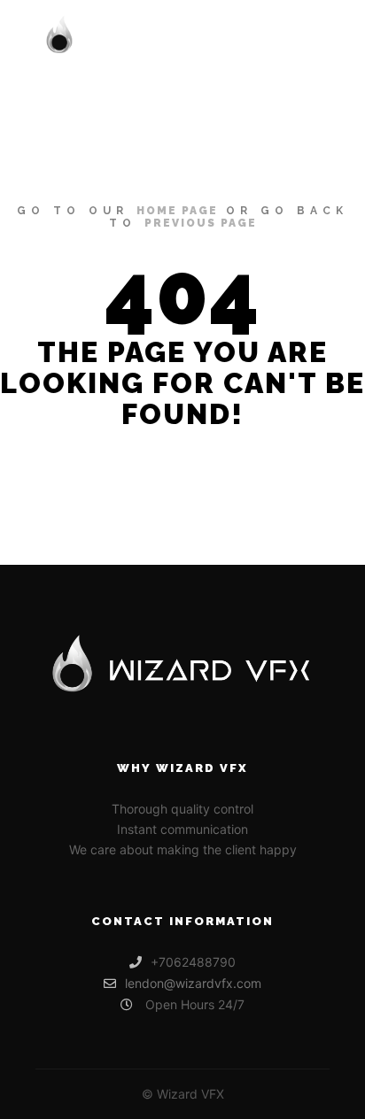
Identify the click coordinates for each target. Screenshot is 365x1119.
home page (177, 211)
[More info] (282, 36)
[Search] (250, 36)
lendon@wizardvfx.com (193, 983)
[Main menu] (314, 36)
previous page (200, 223)
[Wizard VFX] (131, 36)
